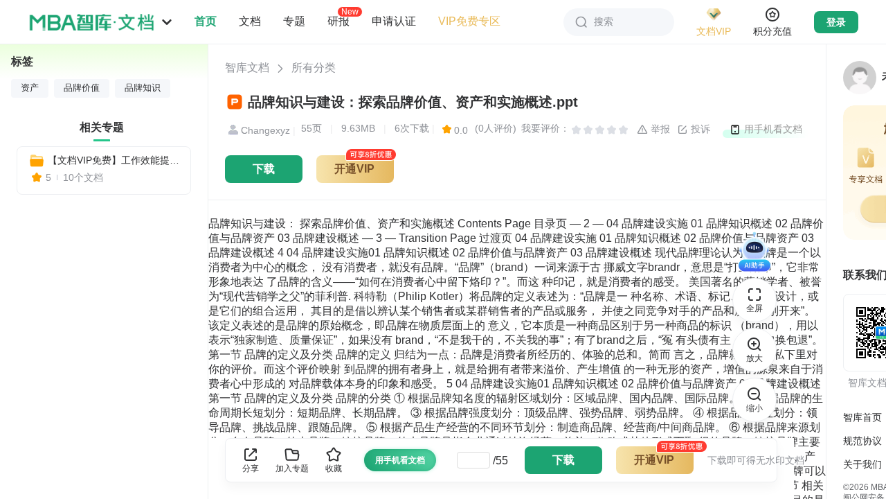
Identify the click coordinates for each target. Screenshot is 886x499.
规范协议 (862, 440)
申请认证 (394, 21)
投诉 (699, 128)
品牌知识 (143, 88)
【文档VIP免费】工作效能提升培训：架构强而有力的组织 (113, 160)
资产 (30, 88)
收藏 (333, 468)
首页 (206, 21)
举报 (659, 128)
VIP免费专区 (469, 21)
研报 (338, 21)
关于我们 (862, 464)
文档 (250, 21)
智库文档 (247, 67)
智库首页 (862, 417)
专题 (294, 21)
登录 (836, 22)
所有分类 (313, 67)
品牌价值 (82, 88)
